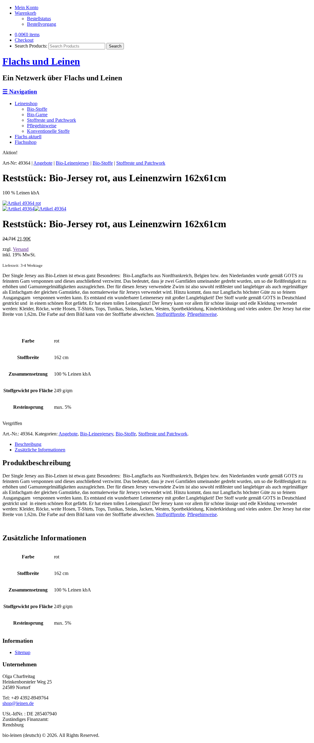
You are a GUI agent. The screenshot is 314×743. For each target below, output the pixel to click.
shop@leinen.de (18, 703)
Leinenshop (26, 103)
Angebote (42, 163)
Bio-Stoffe (37, 109)
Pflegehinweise (41, 125)
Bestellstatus (39, 18)
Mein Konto (26, 7)
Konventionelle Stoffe (48, 131)
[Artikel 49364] (21, 203)
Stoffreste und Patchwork (51, 120)
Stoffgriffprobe (170, 314)
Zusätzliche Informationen (40, 449)
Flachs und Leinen (41, 61)
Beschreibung (28, 444)
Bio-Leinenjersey (72, 163)
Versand (21, 249)
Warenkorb (25, 13)
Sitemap (22, 652)
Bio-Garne (37, 114)
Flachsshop (25, 142)
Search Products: (31, 45)
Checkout (24, 40)
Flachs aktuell (28, 136)
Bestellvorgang (41, 24)
